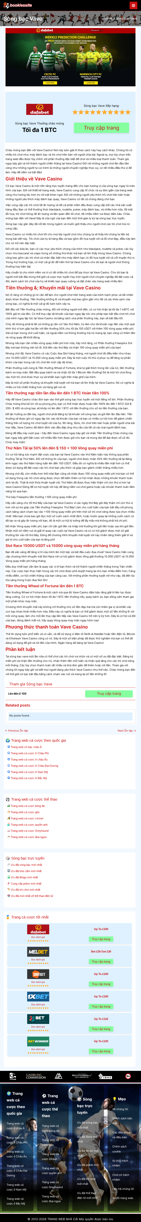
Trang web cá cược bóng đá (27, 805)
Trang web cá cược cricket (26, 818)
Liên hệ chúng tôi (123, 1189)
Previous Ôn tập (16, 730)
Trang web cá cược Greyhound (29, 830)
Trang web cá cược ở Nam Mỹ (29, 772)
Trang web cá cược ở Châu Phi (29, 753)
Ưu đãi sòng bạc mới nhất (26, 864)
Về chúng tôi (120, 1109)
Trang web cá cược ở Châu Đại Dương (34, 765)
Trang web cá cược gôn (24, 812)
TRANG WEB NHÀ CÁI (62, 1219)
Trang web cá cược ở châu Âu (29, 759)
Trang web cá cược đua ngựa (28, 837)
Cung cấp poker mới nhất (25, 883)
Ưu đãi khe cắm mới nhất (25, 871)
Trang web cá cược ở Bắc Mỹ (28, 778)
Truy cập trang (101, 128)
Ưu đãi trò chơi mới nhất (25, 889)
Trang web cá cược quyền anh (29, 824)
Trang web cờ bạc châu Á (26, 747)
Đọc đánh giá (38, 937)
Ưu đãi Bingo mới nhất (24, 877)
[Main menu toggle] (133, 5)
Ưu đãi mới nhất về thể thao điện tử (31, 895)
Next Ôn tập (127, 730)
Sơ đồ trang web (122, 1198)
